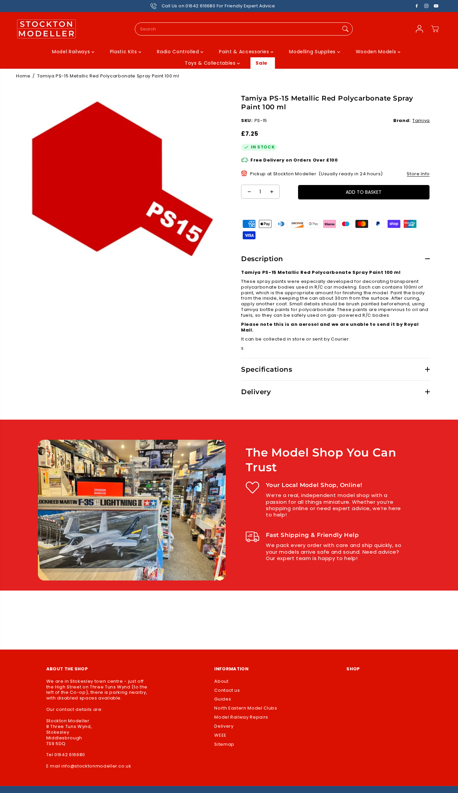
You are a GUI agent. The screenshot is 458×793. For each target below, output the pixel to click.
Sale (261, 63)
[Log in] (419, 29)
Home (23, 76)
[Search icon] (345, 29)
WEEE (220, 735)
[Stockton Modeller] (46, 29)
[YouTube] (436, 6)
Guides (222, 699)
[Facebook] (417, 6)
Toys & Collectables (211, 63)
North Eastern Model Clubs (245, 708)
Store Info (418, 174)
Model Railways (72, 51)
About (221, 681)
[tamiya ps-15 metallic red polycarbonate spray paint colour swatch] (122, 179)
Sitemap (224, 744)
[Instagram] (426, 6)
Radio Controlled (179, 51)
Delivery (223, 726)
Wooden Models (377, 51)
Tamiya (421, 120)
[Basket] (435, 29)
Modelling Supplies (313, 51)
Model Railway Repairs (241, 717)
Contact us (227, 690)
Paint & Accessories (245, 51)
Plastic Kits (124, 51)
